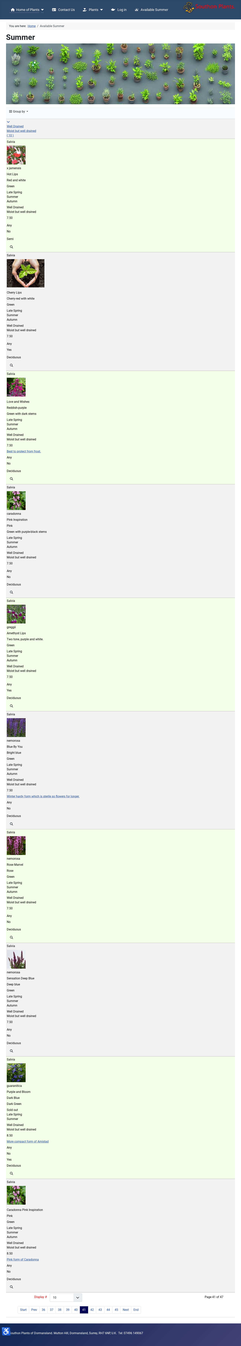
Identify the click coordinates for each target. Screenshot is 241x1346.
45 (116, 1310)
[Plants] (100, 10)
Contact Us (66, 10)
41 (84, 1310)
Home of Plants (27, 10)
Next (126, 1310)
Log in (122, 10)
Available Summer (154, 10)
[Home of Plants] (41, 10)
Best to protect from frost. (24, 451)
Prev (34, 1310)
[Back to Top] (234, 1339)
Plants (93, 10)
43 (100, 1310)
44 (108, 1310)
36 (43, 1310)
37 (51, 1310)
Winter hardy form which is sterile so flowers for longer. (43, 796)
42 (92, 1310)
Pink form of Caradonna (23, 1259)
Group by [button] (19, 111)
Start (23, 1310)
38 (59, 1310)
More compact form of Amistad (28, 1141)
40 (76, 1310)
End (136, 1310)
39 (67, 1310)
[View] (11, 247)
